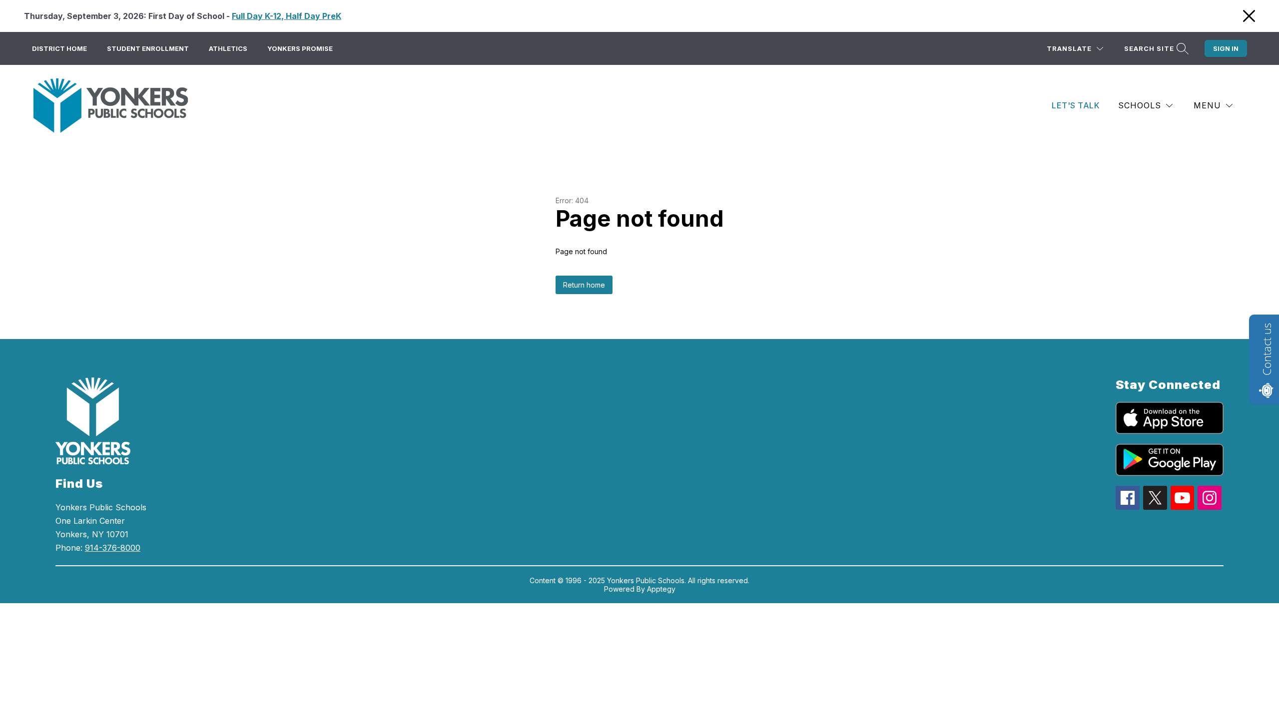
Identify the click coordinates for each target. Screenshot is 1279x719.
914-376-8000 (112, 548)
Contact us (1266, 349)
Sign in (1226, 48)
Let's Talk (1076, 105)
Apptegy (661, 589)
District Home (59, 48)
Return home (584, 285)
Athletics (228, 48)
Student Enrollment (148, 48)
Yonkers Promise (300, 48)
